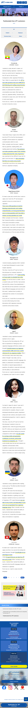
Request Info (7, 6)
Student (7, 32)
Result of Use (5, 605)
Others (20, 36)
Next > (22, 577)
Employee (20, 32)
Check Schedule (14, 681)
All (14, 29)
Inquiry (21, 6)
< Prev (5, 577)
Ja (18, 2)
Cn (20, 2)
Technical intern (7, 36)
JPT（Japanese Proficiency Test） (7, 2)
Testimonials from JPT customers (11, 615)
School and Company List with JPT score (12, 608)
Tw (23, 2)
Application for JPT (14, 705)
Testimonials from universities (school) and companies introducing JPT (15, 612)
